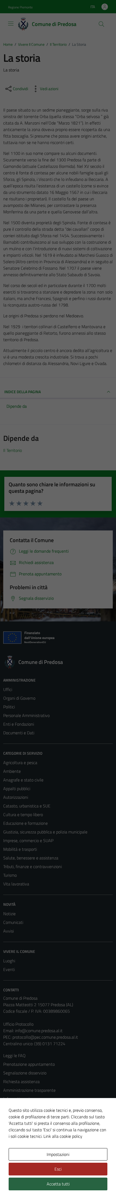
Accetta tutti (58, 1184)
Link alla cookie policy (62, 1136)
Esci (58, 1169)
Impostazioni (58, 1154)
